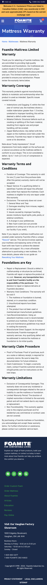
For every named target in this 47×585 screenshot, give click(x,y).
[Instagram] (14, 473)
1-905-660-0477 (11, 555)
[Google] (26, 473)
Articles (7, 500)
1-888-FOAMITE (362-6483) (15, 558)
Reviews (8, 510)
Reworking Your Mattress (13, 257)
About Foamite (11, 495)
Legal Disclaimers (34, 579)
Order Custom (11, 486)
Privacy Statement (13, 579)
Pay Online (9, 515)
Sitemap (23, 582)
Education (8, 505)
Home (4, 41)
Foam (20, 486)
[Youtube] (20, 473)
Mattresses (13, 41)
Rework (6, 240)
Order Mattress (11, 491)
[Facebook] (8, 473)
